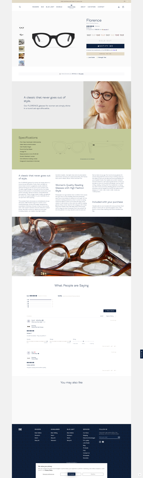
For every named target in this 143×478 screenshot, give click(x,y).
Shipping (85, 435)
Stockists (85, 458)
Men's (36, 438)
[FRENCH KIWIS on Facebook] (103, 442)
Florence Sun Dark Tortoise (37, 327)
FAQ (84, 450)
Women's (37, 435)
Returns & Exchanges (89, 438)
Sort (102, 316)
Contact (101, 7)
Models (59, 7)
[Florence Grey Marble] (107, 35)
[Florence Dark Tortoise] (122, 35)
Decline (93, 474)
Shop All (37, 440)
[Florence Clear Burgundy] (117, 35)
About (83, 7)
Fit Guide (85, 448)
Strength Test (102, 57)
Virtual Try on (105, 53)
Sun (42, 7)
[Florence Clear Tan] (93, 35)
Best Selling (54, 433)
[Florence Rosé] (103, 35)
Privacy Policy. (49, 470)
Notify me (106, 46)
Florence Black (35, 359)
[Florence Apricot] (112, 35)
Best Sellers (38, 433)
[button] (93, 26)
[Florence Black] (88, 35)
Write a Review (111, 311)
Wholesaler (86, 455)
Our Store (92, 7)
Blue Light (50, 7)
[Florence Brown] (98, 35)
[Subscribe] (119, 437)
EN (124, 1)
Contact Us (86, 453)
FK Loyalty (81, 73)
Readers (35, 7)
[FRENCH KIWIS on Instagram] (100, 442)
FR (127, 1)
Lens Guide (91, 57)
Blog (84, 445)
